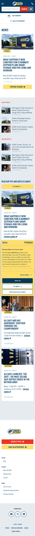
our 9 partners (13, 252)
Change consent (16, 531)
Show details (24, 275)
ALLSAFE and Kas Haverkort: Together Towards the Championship (14, 324)
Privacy (7, 528)
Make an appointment (16, 447)
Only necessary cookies (17, 292)
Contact (5, 477)
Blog (4, 461)
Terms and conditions (16, 528)
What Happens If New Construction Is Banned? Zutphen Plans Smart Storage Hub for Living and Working (17, 221)
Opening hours (7, 474)
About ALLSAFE (7, 470)
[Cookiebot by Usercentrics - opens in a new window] (25, 242)
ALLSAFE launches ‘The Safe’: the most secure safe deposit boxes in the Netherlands (17, 378)
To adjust (16, 286)
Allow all (17, 280)
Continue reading (16, 87)
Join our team (7, 487)
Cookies (26, 528)
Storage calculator (8, 494)
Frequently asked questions (11, 490)
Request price (16, 441)
